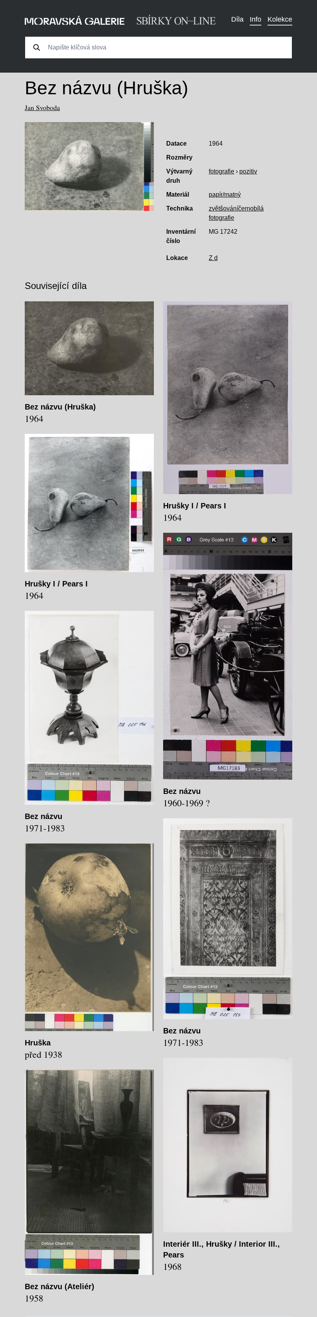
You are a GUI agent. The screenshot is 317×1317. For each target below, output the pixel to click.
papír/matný (225, 194)
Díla (237, 19)
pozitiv (248, 171)
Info (255, 19)
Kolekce (280, 19)
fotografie (221, 171)
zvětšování (223, 208)
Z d (213, 258)
